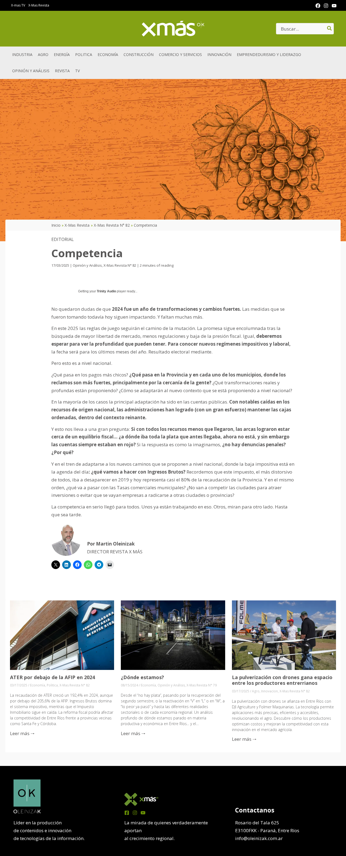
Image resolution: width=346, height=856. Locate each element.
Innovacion (269, 691)
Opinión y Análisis (87, 265)
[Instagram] (326, 5)
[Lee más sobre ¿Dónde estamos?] (173, 635)
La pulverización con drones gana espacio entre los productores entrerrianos (282, 680)
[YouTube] (334, 5)
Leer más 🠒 (22, 733)
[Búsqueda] (329, 28)
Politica (52, 685)
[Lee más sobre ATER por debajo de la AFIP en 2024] (62, 635)
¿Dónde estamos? (142, 677)
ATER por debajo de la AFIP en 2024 (52, 677)
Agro (256, 691)
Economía (37, 685)
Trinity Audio (106, 291)
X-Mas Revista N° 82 (120, 265)
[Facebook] (317, 5)
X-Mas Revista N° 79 (202, 685)
